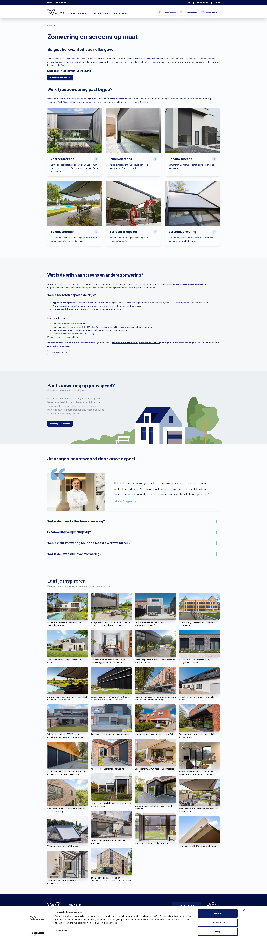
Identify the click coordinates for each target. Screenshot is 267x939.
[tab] (133, 521)
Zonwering (58, 25)
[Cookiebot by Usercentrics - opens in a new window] (37, 934)
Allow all (218, 913)
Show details (61, 930)
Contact (116, 13)
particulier (61, 2)
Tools (107, 13)
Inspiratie (98, 13)
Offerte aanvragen (58, 352)
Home (73, 13)
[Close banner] (244, 910)
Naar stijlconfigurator (60, 423)
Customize (216, 922)
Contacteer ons (186, 905)
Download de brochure (60, 77)
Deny (217, 931)
